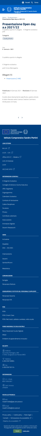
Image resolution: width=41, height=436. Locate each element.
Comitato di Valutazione (10, 200)
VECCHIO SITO (7, 169)
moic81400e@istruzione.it (11, 408)
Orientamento (7, 254)
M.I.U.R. (4, 148)
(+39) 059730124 (8, 367)
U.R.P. (4, 165)
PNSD (4, 335)
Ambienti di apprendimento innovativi (14, 339)
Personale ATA (7, 300)
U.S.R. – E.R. (6, 152)
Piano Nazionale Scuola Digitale (12, 331)
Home (4, 17)
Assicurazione (6, 220)
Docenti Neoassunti (8, 228)
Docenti (4, 259)
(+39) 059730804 (8, 361)
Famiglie (5, 280)
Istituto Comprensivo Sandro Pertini (25, 9)
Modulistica (6, 268)
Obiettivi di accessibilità (10, 421)
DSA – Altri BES (7, 248)
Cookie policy (26, 431)
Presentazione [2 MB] (13, 78)
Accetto (17, 431)
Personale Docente (8, 296)
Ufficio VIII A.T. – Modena (10, 157)
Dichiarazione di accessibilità (20, 418)
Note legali (27, 415)
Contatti (5, 418)
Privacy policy (6, 415)
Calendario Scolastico (9, 196)
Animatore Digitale (8, 224)
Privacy (4, 212)
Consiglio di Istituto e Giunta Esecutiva (15, 185)
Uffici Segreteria (7, 189)
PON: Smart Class (8, 315)
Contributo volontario (9, 216)
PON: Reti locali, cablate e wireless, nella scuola (18, 319)
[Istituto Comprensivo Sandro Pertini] (9, 9)
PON (3, 311)
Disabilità (5, 244)
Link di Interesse (7, 161)
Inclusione (5, 239)
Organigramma (7, 193)
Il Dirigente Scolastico (9, 181)
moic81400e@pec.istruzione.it (12, 402)
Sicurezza (5, 208)
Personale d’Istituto (8, 284)
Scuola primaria (12, 17)
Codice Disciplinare (8, 204)
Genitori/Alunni (7, 263)
